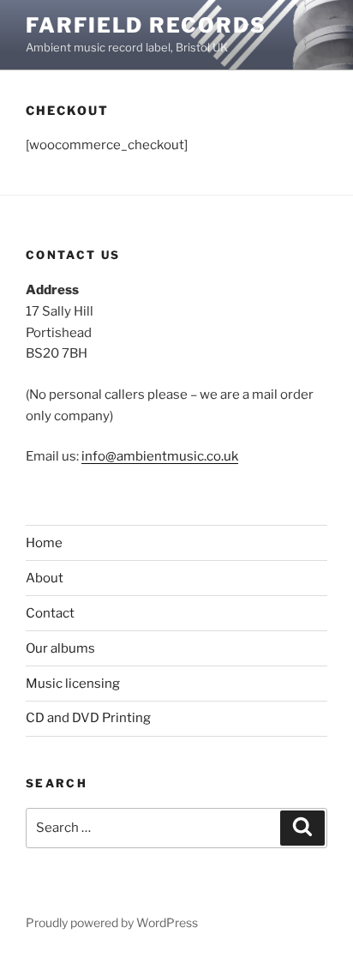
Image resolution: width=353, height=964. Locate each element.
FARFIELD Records (146, 25)
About (44, 578)
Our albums (60, 648)
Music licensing (73, 683)
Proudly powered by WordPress (112, 922)
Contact (50, 613)
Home (44, 543)
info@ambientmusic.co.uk (159, 456)
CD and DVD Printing (88, 718)
